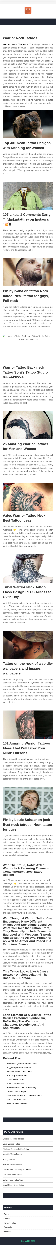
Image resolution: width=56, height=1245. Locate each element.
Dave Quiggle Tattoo (11, 1144)
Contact (7, 1219)
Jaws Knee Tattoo (15, 1079)
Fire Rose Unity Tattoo (12, 1175)
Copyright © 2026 (28, 1241)
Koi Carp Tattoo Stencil (17, 1075)
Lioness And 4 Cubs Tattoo (19, 1071)
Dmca (6, 1214)
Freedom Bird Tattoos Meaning (21, 1087)
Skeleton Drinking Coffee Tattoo (16, 1149)
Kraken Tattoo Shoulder (12, 1164)
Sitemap (7, 1232)
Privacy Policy (10, 1223)
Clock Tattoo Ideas (16, 1083)
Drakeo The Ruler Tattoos (13, 1139)
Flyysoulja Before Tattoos (19, 1067)
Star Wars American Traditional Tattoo (24, 1095)
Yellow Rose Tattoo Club (13, 1180)
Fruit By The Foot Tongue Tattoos (17, 1170)
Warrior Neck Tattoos (14, 44)
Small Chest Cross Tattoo (13, 1185)
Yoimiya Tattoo (9, 1159)
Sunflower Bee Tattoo (17, 1099)
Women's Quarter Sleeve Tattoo (22, 1063)
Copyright (8, 1227)
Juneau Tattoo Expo (16, 1091)
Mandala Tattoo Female (12, 1154)
